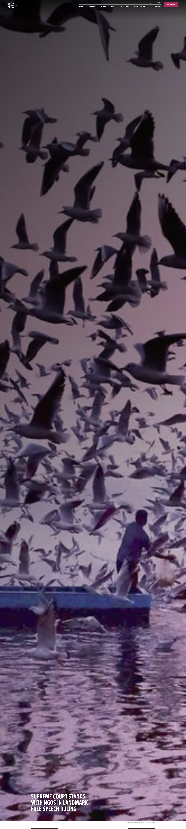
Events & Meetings (141, 6)
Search (156, 6)
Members (92, 6)
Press (113, 6)
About (81, 6)
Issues (103, 6)
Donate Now (171, 4)
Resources (125, 6)
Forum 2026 (157, 3)
